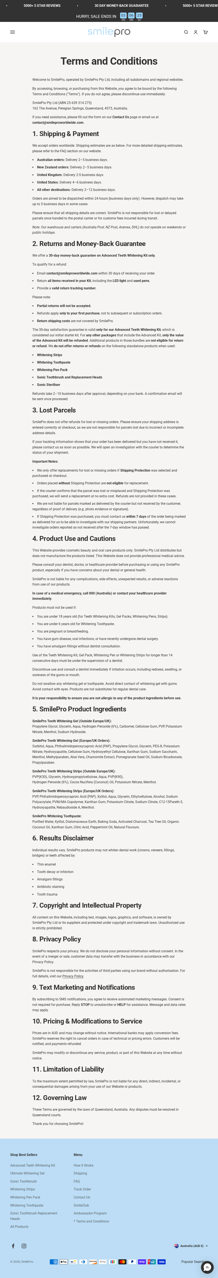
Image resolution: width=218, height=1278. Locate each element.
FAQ (77, 1181)
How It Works (83, 1165)
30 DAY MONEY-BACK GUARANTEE (111, 6)
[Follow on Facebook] (13, 1246)
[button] (207, 1267)
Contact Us (82, 1197)
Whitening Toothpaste (26, 1205)
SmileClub (81, 1205)
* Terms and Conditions (91, 1221)
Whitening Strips (22, 1189)
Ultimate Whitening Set (27, 1173)
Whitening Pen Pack (25, 1197)
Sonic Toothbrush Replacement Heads (33, 1216)
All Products (19, 1227)
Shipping (80, 1173)
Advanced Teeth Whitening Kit (32, 1165)
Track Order (82, 1189)
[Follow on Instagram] (24, 1246)
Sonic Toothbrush (23, 1181)
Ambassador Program (90, 1213)
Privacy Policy (72, 976)
